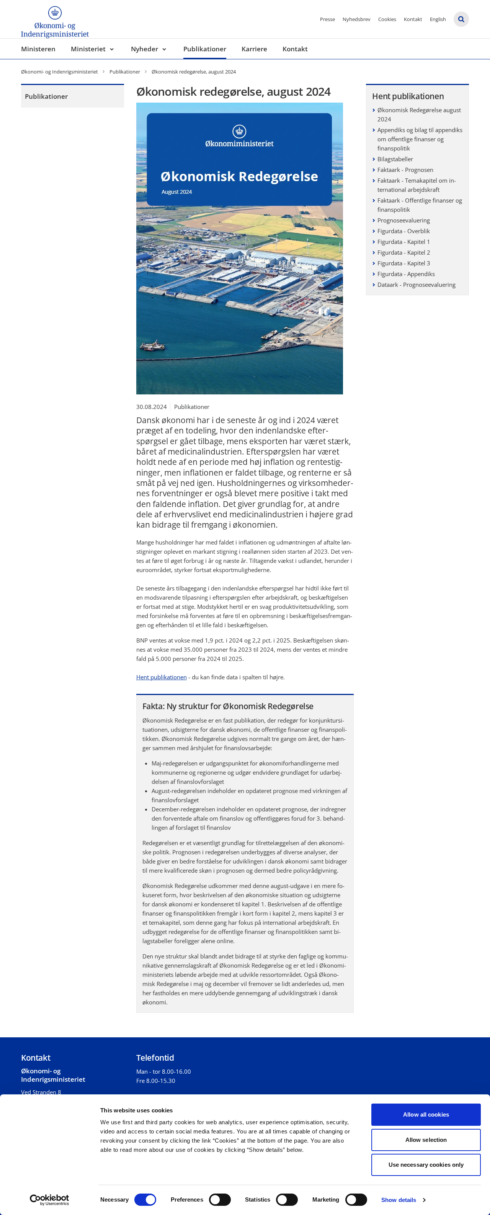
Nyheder (144, 48)
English (438, 19)
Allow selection (426, 1140)
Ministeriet (88, 48)
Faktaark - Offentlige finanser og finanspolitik (419, 204)
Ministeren (38, 48)
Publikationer (204, 48)
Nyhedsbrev (357, 19)
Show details (398, 1200)
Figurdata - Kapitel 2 (403, 252)
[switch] (220, 1200)
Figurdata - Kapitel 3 (403, 263)
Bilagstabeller (395, 159)
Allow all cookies (426, 1114)
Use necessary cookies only (426, 1164)
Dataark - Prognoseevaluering (416, 284)
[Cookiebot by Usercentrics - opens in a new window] (49, 1200)
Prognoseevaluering (403, 220)
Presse (327, 19)
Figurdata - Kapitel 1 (403, 241)
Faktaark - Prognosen (405, 169)
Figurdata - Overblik (403, 231)
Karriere (254, 48)
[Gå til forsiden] (55, 19)
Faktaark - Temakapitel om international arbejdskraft (416, 185)
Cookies (387, 19)
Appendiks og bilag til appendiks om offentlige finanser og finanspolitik (419, 139)
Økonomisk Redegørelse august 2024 (419, 114)
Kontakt (413, 19)
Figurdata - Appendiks (406, 274)
